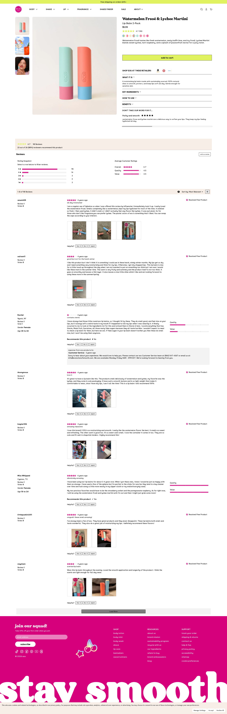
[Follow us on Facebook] (26, 651)
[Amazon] (158, 71)
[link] (21, 144)
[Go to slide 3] (197, 126)
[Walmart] (170, 71)
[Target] (164, 71)
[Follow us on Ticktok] (17, 651)
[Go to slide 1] (137, 126)
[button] (22, 26)
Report (93, 246)
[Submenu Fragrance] (91, 9)
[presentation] (79, 230)
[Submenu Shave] (54, 9)
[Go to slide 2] (167, 126)
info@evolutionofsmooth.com (80, 358)
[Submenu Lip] (68, 9)
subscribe (25, 644)
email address (22, 637)
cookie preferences (190, 661)
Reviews (38, 144)
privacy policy (55, 705)
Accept (211, 710)
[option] (158, 70)
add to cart (167, 57)
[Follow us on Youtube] (36, 651)
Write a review (205, 154)
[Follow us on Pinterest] (31, 651)
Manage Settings (200, 710)
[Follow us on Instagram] (22, 651)
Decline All (220, 710)
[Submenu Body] (37, 9)
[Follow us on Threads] (41, 651)
